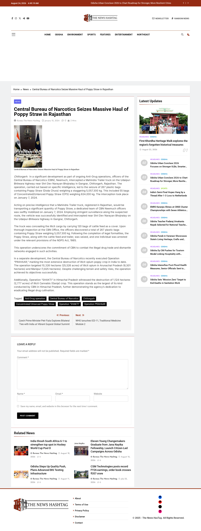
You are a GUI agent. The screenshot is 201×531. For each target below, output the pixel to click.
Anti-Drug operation (35, 298)
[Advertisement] (100, 60)
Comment (23, 357)
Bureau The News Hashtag (28, 120)
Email (59, 393)
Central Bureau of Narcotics (64, 298)
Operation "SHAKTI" (69, 304)
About (78, 498)
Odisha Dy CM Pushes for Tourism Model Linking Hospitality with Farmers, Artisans (167, 254)
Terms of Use (81, 504)
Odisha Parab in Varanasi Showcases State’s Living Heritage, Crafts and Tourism (168, 239)
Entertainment (124, 34)
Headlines (144, 136)
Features (105, 34)
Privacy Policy (82, 510)
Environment (75, 34)
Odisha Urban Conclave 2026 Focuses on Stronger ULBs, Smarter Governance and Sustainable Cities (167, 166)
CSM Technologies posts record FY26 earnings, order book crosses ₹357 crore (111, 470)
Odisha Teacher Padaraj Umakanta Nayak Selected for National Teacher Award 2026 (168, 224)
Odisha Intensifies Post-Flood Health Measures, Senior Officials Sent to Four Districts (168, 268)
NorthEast (143, 34)
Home (47, 34)
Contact (79, 522)
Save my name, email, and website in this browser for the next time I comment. (59, 406)
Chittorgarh (89, 298)
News (17, 101)
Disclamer (80, 516)
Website (98, 393)
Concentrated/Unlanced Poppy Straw (35, 304)
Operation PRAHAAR (94, 304)
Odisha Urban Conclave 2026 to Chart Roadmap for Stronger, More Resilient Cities (131, 3)
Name (21, 393)
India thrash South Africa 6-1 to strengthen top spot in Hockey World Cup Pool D (48, 445)
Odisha (59, 34)
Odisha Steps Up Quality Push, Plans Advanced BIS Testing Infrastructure (48, 470)
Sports (91, 34)
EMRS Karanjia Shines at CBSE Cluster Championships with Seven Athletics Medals (169, 210)
